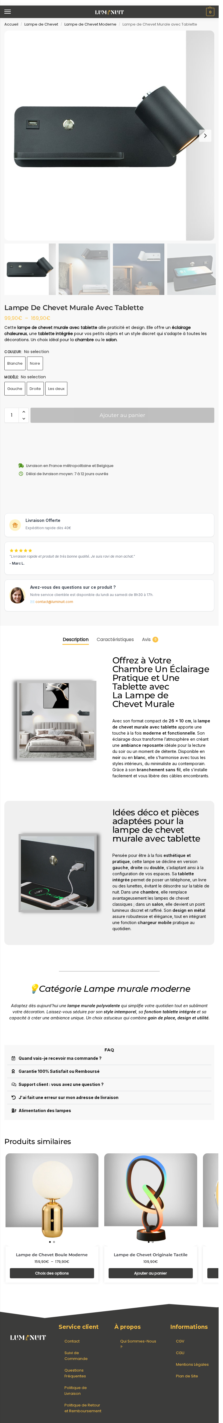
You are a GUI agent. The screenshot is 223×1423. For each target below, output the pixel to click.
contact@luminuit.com (54, 601)
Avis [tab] (149, 639)
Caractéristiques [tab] (115, 639)
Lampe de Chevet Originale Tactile (151, 1254)
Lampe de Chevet (41, 24)
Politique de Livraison (75, 1390)
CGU (180, 1353)
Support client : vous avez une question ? (61, 1084)
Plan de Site (187, 1376)
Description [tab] (76, 639)
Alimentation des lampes (45, 1110)
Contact (72, 1341)
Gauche (14, 388)
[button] (209, 12)
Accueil (11, 24)
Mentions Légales (192, 1364)
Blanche (15, 363)
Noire (35, 363)
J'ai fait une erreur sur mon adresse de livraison (68, 1097)
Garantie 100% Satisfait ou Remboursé (59, 1071)
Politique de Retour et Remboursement (82, 1408)
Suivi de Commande (76, 1355)
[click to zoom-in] (109, 136)
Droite (35, 388)
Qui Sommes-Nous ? (138, 1344)
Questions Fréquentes (75, 1373)
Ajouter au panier (122, 415)
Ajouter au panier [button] (150, 1273)
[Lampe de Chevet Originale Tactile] (150, 1199)
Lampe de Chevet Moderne (90, 24)
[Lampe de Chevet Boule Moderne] (52, 1199)
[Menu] (13, 12)
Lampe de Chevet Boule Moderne (52, 1254)
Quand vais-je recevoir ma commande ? (60, 1058)
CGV (180, 1341)
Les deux (56, 388)
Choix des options (52, 1273)
